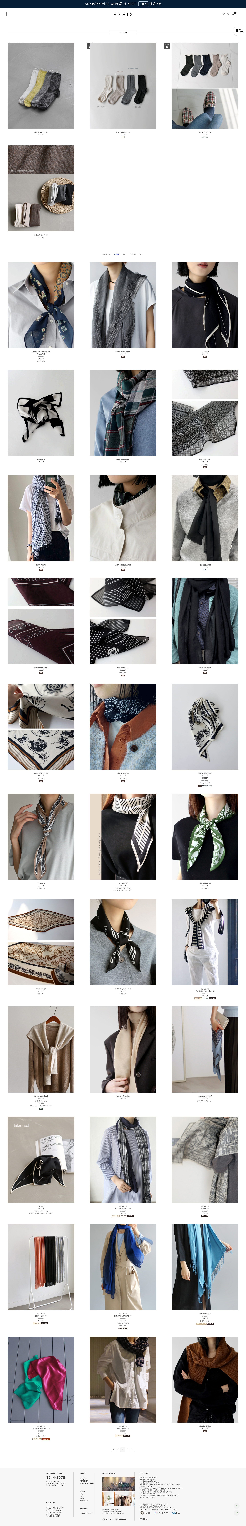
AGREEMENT (84, 1481)
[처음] (114, 1449)
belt (125, 254)
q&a (81, 1495)
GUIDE (82, 1477)
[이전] (118, 1449)
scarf (116, 254)
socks (133, 254)
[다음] (132, 1449)
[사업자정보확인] (174, 1484)
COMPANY (83, 1479)
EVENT (82, 1497)
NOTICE (82, 1491)
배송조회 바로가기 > (86, 1513)
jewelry (106, 254)
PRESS (82, 1498)
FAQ (81, 1493)
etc (141, 254)
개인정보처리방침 (87, 1483)
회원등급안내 (84, 1500)
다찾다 (239, 31)
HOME (82, 1473)
